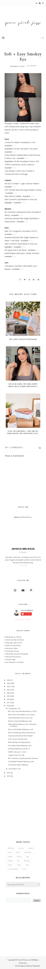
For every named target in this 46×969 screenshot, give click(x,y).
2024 (9, 680)
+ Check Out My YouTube (14, 640)
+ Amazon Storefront (12, 645)
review (10, 865)
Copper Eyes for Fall (16, 755)
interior (10, 861)
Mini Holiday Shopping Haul (19, 742)
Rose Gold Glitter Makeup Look (20, 729)
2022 (9, 686)
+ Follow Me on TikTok (12, 637)
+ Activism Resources (12, 657)
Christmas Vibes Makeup (18, 765)
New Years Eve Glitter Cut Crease (21, 714)
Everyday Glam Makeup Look (20, 745)
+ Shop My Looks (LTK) (13, 643)
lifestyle (27, 861)
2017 (9, 702)
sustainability (13, 869)
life (18, 861)
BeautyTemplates (33, 966)
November (13, 769)
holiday (19, 856)
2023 (9, 683)
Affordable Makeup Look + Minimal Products (22, 725)
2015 (9, 773)
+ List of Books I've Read (14, 662)
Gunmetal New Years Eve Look (20, 718)
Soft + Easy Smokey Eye (17, 739)
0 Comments (31, 66)
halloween (27, 852)
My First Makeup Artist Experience (21, 732)
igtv (27, 856)
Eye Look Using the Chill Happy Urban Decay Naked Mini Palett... (23, 385)
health (10, 856)
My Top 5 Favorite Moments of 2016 (22, 711)
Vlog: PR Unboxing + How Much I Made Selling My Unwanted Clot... (23, 432)
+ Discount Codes (11, 648)
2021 (9, 690)
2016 (9, 706)
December (13, 708)
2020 (9, 693)
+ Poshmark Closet (11, 651)
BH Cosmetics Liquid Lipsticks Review (23, 758)
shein (19, 865)
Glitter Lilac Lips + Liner (17, 752)
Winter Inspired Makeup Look (20, 721)
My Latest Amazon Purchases (23, 339)
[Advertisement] (23, 805)
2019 (9, 696)
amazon (21, 848)
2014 (9, 776)
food (18, 852)
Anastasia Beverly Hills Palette (20, 736)
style (27, 865)
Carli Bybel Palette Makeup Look (21, 761)
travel (24, 869)
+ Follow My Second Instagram (16, 654)
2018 (9, 699)
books (10, 852)
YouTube (11, 848)
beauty (30, 848)
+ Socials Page (10, 659)
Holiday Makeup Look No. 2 (19, 748)
